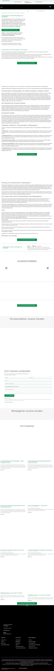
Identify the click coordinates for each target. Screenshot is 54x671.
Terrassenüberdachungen (32, 248)
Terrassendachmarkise (20, 646)
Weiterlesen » (3, 514)
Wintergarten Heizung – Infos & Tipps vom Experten (11, 593)
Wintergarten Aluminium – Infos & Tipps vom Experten (39, 595)
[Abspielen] (27, 268)
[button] (1, 6)
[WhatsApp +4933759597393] (23, 2)
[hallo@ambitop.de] (34, 2)
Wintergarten (18, 641)
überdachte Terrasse (40, 248)
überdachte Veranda (47, 248)
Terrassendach (32, 247)
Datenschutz (13, 668)
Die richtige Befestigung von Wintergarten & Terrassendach (40, 550)
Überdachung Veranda (40, 249)
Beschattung (18, 643)
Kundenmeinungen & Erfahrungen (34, 644)
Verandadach (46, 249)
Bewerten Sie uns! (32, 646)
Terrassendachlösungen (5, 644)
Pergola (17, 644)
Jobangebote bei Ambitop (33, 647)
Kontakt (2, 641)
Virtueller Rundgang (32, 641)
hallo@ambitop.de (38, 1)
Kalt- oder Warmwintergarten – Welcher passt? (37, 505)
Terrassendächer (39, 246)
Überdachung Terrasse (31, 249)
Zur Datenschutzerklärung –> (8, 402)
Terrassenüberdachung (45, 247)
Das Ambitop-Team (32, 643)
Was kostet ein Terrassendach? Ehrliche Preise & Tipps (12, 550)
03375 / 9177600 (17, 1)
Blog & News (3, 643)
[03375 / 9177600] (13, 2)
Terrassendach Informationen (21, 647)
